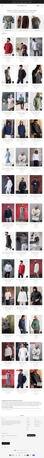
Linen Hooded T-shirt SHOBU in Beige (8, 113)
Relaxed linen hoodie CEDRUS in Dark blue (8, 140)
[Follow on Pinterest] (7, 447)
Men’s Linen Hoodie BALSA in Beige (36, 224)
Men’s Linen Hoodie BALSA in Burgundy (22, 58)
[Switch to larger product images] (2, 33)
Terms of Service (37, 426)
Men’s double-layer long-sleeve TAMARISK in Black (36, 196)
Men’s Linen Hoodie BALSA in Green (36, 336)
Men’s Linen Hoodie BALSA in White (36, 58)
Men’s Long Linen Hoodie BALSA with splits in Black (8, 253)
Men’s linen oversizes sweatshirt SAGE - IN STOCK (22, 390)
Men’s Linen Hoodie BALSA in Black (36, 307)
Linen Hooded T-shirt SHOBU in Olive (36, 113)
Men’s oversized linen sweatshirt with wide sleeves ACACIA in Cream (22, 307)
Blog (26, 2)
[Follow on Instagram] (5, 447)
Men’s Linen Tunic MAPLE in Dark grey (8, 86)
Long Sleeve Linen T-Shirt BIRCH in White (8, 280)
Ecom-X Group (23, 452)
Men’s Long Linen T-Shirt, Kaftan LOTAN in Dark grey (22, 224)
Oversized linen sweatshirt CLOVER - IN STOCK (36, 390)
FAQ (18, 2)
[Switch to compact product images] (5, 33)
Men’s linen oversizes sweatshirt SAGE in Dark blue (22, 140)
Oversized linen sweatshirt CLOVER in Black (36, 140)
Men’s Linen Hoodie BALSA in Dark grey (8, 336)
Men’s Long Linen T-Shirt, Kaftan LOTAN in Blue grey (8, 169)
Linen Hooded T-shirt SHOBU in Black (36, 86)
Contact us (28, 424)
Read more (22, 415)
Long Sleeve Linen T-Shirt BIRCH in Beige (22, 363)
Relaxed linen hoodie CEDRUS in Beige (8, 363)
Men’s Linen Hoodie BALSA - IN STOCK (36, 363)
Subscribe (5, 443)
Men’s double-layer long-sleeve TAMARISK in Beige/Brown (8, 307)
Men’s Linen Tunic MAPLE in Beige (36, 280)
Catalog (28, 420)
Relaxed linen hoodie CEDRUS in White (36, 169)
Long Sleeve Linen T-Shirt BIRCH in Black (36, 253)
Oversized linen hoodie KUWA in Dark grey (22, 253)
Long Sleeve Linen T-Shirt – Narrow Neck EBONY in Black (22, 196)
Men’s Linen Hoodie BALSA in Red (8, 58)
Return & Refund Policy (38, 422)
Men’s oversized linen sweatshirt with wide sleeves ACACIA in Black (8, 224)
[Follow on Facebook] (2, 447)
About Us (14, 2)
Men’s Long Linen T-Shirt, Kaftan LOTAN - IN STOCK (8, 390)
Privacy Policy (36, 424)
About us (28, 422)
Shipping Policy (37, 420)
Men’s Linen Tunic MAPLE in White (8, 196)
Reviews (21, 2)
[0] (37, 5)
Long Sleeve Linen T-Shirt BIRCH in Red (22, 280)
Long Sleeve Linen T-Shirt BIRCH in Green (22, 113)
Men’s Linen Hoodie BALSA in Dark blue (22, 336)
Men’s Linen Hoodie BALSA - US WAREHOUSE (22, 169)
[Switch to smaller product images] (3, 33)
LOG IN (30, 2)
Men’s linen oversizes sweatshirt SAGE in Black (22, 86)
